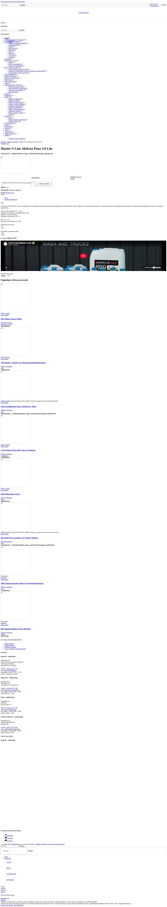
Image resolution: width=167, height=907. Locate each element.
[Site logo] (83, 12)
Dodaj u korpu (44, 184)
